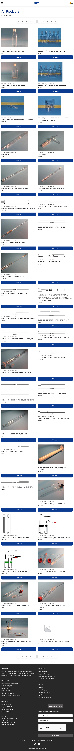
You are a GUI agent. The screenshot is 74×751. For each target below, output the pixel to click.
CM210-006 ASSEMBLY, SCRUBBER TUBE (15, 538)
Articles (40, 687)
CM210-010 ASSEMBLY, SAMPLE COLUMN (52, 572)
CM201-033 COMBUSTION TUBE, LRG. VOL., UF (54, 338)
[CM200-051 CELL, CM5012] (55, 105)
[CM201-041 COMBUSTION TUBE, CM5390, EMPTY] (55, 412)
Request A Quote (6, 712)
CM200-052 (5, 154)
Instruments (64, 297)
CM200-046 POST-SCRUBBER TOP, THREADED (17, 119)
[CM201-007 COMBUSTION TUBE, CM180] (55, 221)
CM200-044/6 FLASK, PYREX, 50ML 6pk (51, 51)
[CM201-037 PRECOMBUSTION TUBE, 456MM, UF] (18, 389)
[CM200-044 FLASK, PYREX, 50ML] (18, 37)
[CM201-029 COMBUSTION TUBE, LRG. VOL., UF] (55, 313)
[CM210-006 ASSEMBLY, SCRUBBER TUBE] (18, 524)
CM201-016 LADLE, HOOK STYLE (49, 262)
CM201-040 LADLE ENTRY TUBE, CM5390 (15, 434)
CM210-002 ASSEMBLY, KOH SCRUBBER (51, 504)
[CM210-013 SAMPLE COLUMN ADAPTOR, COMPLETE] (55, 592)
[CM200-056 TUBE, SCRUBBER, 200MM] (18, 175)
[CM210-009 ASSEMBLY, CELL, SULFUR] (18, 558)
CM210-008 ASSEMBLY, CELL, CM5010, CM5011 (54, 538)
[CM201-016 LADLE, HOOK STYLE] (55, 255)
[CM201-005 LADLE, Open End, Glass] (18, 229)
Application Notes (44, 695)
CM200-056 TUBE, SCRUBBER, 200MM (14, 188)
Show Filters (7, 15)
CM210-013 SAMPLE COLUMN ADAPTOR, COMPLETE (51, 606)
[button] (70, 3)
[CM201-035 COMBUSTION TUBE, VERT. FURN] (18, 359)
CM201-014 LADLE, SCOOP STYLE (12, 276)
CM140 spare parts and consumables (58, 117)
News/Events (42, 690)
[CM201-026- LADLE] (55, 290)
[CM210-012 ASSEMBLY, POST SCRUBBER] (18, 592)
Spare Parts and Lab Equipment (11, 695)
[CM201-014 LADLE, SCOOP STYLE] (18, 263)
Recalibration (42, 671)
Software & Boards (48, 298)
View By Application (7, 693)
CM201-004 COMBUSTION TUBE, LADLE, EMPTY (54, 206)
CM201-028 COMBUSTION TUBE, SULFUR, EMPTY (18, 318)
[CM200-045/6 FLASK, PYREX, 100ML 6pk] (55, 72)
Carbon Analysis (6, 686)
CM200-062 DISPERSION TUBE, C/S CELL (51, 188)
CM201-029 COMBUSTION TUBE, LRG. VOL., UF (53, 320)
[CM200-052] (18, 141)
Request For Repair (44, 674)
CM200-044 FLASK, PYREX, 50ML (12, 51)
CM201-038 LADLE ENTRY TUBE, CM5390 (52, 393)
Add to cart (19, 57)
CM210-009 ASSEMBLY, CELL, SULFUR (14, 572)
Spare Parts (13, 49)
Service (40, 298)
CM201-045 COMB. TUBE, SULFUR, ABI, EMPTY (17, 487)
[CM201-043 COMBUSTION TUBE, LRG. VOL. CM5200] (55, 454)
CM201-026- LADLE (44, 300)
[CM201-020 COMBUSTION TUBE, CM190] (18, 288)
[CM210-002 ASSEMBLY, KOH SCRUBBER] (55, 490)
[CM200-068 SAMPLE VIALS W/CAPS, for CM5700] (18, 202)
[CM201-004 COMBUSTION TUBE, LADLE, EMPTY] (55, 201)
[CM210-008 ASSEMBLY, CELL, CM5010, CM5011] (55, 524)
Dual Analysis (5, 690)
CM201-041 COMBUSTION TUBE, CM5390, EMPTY (54, 418)
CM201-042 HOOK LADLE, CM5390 (13, 451)
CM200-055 (42, 154)
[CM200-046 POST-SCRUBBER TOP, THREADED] (18, 105)
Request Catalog (6, 704)
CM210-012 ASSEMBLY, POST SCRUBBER (15, 606)
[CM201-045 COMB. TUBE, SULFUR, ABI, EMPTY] (18, 481)
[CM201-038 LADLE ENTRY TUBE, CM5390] (55, 386)
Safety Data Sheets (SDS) (46, 679)
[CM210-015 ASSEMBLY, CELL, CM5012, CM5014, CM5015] (18, 628)
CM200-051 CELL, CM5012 (46, 120)
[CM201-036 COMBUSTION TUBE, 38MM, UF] (55, 351)
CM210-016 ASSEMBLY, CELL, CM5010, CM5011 (53, 641)
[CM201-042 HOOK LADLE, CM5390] (18, 446)
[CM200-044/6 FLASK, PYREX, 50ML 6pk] (55, 37)
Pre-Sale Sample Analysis (9, 683)
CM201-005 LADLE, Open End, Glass (13, 242)
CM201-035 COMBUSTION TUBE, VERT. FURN (16, 373)
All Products (5, 49)
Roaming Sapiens (41, 748)
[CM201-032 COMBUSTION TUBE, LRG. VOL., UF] (18, 332)
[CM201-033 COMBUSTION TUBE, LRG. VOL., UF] (55, 332)
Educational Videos (44, 697)
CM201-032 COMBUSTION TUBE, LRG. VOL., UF (17, 339)
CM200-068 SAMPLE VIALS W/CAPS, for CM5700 (18, 208)
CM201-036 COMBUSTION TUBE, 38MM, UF (52, 357)
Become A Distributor (8, 707)
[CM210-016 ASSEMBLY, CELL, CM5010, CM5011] (55, 628)
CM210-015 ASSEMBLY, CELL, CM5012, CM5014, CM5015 (17, 642)
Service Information (44, 692)
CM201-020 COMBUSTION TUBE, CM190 (14, 293)
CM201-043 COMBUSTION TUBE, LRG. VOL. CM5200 (52, 469)
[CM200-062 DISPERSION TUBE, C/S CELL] (55, 175)
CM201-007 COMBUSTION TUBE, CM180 (51, 227)
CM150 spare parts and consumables (49, 297)
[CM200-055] (55, 141)
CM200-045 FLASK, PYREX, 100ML (13, 85)
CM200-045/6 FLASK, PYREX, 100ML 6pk (52, 85)
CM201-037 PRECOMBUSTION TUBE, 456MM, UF (17, 400)
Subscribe (55, 735)
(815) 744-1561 (9, 724)
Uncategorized (67, 298)
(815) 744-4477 (11, 722)
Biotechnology (51, 294)
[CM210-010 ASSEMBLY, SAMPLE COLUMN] (55, 558)
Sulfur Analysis (6, 688)
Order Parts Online (55, 706)
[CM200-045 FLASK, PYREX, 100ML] (18, 72)
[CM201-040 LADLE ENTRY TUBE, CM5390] (18, 420)
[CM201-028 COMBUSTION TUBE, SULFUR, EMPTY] (18, 313)
